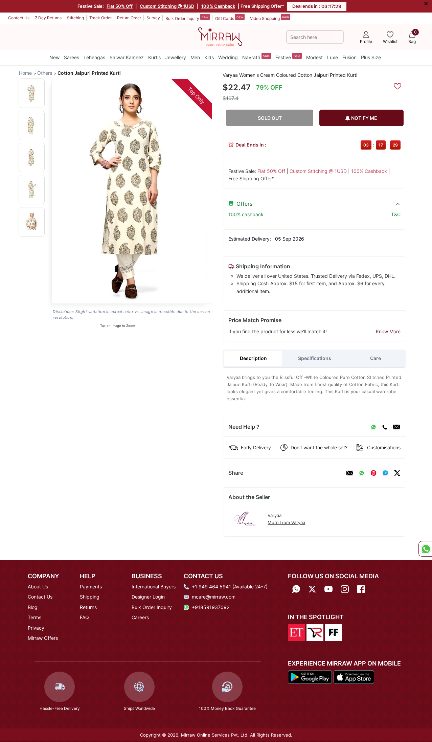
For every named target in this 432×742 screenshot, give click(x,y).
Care (375, 358)
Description (253, 358)
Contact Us (18, 17)
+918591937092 (210, 607)
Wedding (228, 57)
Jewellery (175, 57)
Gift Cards (229, 18)
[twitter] (397, 473)
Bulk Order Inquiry (186, 18)
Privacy (36, 628)
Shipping (89, 597)
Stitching (75, 17)
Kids (209, 57)
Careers (140, 617)
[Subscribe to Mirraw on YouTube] (328, 589)
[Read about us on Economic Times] (296, 632)
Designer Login (148, 597)
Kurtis (154, 57)
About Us (38, 586)
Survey (153, 17)
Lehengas (94, 57)
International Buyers (154, 586)
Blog (33, 607)
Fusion (349, 57)
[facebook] (385, 473)
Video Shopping (269, 18)
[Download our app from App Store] (354, 676)
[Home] (220, 36)
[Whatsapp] (296, 589)
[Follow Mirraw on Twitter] (312, 589)
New (54, 57)
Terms (34, 617)
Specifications (314, 358)
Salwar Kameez (127, 57)
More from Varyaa (286, 522)
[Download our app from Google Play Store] (310, 676)
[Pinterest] (373, 473)
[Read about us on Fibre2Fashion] (333, 632)
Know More (388, 331)
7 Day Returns (48, 17)
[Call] (384, 427)
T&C (396, 214)
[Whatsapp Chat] (425, 549)
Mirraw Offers (43, 638)
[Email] (396, 427)
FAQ (84, 617)
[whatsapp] (361, 473)
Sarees (71, 57)
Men (195, 57)
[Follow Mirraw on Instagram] (344, 589)
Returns (88, 607)
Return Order (129, 17)
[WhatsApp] (373, 427)
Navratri (256, 57)
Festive (287, 57)
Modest (314, 57)
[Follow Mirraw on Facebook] (361, 589)
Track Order (100, 17)
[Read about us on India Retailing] (314, 632)
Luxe (332, 57)
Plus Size (371, 57)
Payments (91, 586)
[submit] (338, 37)
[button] (31, 93)
